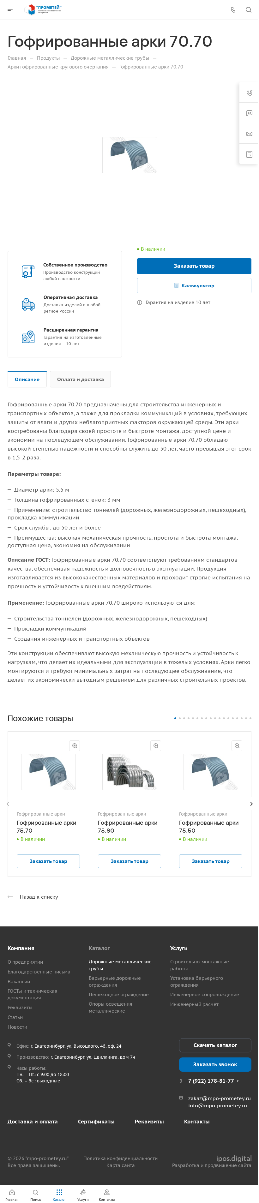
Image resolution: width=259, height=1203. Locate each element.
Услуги (179, 948)
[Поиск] (248, 10)
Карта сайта (120, 1165)
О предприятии (25, 962)
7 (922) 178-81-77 (211, 1080)
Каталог (99, 948)
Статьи (15, 1017)
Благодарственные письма (39, 972)
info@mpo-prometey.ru (217, 1105)
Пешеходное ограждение (119, 994)
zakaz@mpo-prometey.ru (219, 1098)
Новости (17, 1027)
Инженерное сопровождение (204, 994)
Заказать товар (194, 265)
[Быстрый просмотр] (74, 746)
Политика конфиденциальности (120, 1158)
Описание (27, 379)
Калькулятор (198, 285)
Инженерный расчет (194, 1004)
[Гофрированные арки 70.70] (129, 155)
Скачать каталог (215, 1045)
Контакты (197, 1121)
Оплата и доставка (80, 379)
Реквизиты (20, 1007)
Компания (21, 948)
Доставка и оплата (33, 1121)
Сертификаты (96, 1121)
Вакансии (19, 982)
